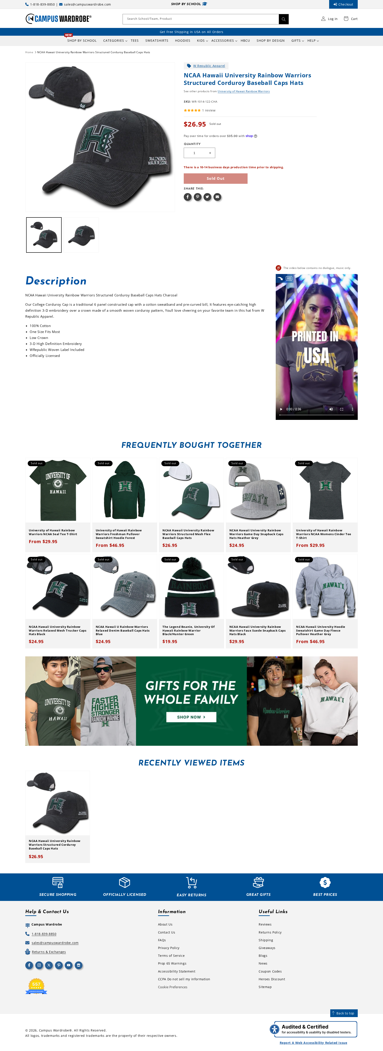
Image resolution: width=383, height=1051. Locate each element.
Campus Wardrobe (54, 1030)
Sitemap (265, 987)
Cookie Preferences (172, 987)
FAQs (162, 940)
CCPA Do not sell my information (184, 979)
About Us (165, 924)
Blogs (263, 955)
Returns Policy (270, 932)
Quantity (192, 144)
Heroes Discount (272, 979)
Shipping (266, 940)
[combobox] (206, 19)
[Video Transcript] (289, 278)
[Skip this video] (280, 278)
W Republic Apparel (209, 66)
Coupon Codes (270, 971)
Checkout (345, 4)
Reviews (265, 924)
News (263, 963)
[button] (113, 40)
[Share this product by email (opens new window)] (217, 197)
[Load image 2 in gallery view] (81, 234)
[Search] (284, 19)
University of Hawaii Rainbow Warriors (244, 91)
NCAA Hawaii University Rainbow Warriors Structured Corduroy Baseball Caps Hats (93, 52)
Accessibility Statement (176, 971)
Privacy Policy (169, 948)
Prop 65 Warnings (172, 963)
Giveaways (267, 948)
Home (29, 52)
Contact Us (166, 932)
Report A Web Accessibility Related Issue (313, 1043)
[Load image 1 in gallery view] (43, 234)
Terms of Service (171, 955)
